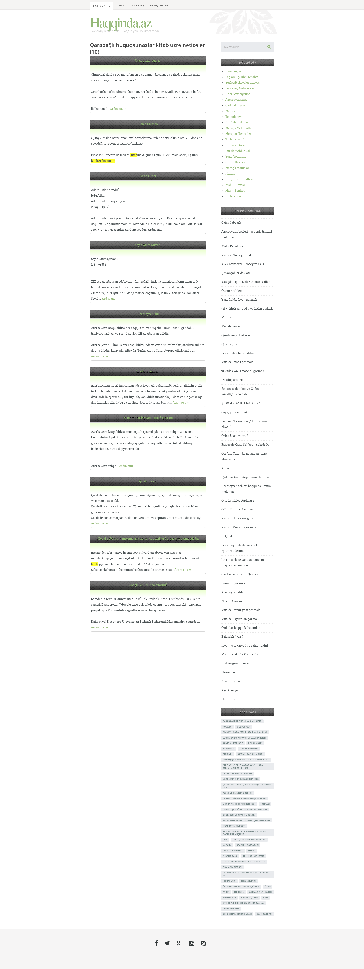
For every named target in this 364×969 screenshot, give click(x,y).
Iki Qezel (239, 892)
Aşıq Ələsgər (230, 690)
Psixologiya (233, 71)
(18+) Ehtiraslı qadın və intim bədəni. (247, 308)
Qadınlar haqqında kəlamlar (240, 628)
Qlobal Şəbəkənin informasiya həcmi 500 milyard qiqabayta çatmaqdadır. (148, 539)
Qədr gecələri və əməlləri (239, 815)
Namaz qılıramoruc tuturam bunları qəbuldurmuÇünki (245, 833)
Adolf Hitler (148, 176)
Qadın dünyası (235, 105)
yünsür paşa (230, 856)
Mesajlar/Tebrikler (238, 134)
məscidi (227, 845)
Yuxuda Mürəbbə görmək (238, 527)
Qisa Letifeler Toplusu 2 (237, 501)
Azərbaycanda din (148, 371)
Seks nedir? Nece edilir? (237, 353)
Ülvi (225, 839)
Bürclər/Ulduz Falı (238, 151)
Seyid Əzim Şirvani (148, 245)
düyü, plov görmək (234, 412)
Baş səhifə (102, 5)
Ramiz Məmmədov (233, 743)
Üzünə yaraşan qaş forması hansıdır (244, 737)
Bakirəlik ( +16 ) (232, 637)
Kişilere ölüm (230, 681)
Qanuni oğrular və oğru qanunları (244, 798)
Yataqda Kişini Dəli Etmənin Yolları (246, 282)
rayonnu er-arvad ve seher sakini (244, 646)
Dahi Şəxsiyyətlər (237, 94)
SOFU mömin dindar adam (237, 914)
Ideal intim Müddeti (234, 826)
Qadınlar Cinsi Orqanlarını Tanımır (245, 477)
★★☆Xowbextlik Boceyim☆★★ (242, 264)
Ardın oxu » (118, 109)
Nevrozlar (228, 672)
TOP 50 (121, 5)
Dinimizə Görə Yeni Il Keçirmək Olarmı (245, 732)
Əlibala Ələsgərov (260, 892)
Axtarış (138, 5)
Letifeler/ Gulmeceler (240, 88)
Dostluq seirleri (232, 380)
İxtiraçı (265, 804)
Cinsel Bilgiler (235, 162)
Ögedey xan (243, 726)
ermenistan (229, 897)
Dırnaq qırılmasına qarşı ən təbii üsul (246, 759)
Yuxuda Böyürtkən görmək (239, 619)
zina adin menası (232, 867)
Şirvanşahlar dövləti (235, 273)
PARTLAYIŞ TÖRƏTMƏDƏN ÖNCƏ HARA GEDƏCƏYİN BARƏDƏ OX (243, 766)
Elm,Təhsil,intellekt (239, 179)
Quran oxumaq (249, 748)
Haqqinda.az (120, 22)
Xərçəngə (229, 748)
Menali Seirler (231, 326)
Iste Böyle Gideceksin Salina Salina (243, 903)
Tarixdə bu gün (235, 139)
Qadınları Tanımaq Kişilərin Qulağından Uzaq (247, 786)
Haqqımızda (159, 5)
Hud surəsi (229, 699)
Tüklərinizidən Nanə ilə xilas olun (244, 861)
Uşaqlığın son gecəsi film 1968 (241, 779)
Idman (230, 174)
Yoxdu (252, 850)
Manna (226, 317)
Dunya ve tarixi (236, 145)
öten (268, 886)
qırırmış (227, 754)
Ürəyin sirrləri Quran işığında (241, 886)
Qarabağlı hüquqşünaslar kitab (242, 721)
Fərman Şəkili (249, 897)
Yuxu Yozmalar (235, 156)
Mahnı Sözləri (235, 191)
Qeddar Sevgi (148, 481)
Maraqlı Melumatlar (239, 128)
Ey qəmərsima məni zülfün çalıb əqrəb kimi (246, 874)
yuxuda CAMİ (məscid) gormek (242, 371)
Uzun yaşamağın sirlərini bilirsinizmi (245, 809)
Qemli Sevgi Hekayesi (236, 335)
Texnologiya (233, 117)
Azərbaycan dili (148, 314)
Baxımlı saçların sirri (250, 754)
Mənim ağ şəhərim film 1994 (239, 804)
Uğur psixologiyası (148, 61)
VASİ (265, 897)
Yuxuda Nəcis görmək (236, 255)
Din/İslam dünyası (238, 122)
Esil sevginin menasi (236, 663)
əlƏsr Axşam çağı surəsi (237, 773)
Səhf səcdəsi (264, 914)
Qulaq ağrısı (229, 344)
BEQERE (227, 536)
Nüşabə (227, 726)
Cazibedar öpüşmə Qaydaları (241, 574)
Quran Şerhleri (231, 291)
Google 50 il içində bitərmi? (148, 585)
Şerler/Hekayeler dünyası (242, 83)
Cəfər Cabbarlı (231, 223)
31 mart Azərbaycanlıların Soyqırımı (148, 418)
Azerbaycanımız (236, 100)
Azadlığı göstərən (248, 845)
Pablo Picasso (148, 124)
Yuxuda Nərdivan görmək (239, 300)
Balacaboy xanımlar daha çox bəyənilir (246, 820)
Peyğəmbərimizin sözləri (237, 793)
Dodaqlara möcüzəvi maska (249, 839)
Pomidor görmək (233, 583)
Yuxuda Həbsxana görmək (239, 518)
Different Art (234, 196)
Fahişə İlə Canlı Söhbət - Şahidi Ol (245, 445)
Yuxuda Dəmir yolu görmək (240, 610)
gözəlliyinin (248, 881)
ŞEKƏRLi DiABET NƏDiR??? (240, 403)
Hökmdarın (229, 881)
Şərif (226, 892)
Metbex (230, 111)
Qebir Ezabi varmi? (234, 436)
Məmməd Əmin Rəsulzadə (239, 654)
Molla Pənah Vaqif (234, 246)
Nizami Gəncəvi (232, 601)
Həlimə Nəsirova (233, 850)
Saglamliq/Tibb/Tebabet (241, 77)
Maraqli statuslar (237, 168)
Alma (225, 468)
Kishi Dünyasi (235, 185)
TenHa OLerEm (231, 908)
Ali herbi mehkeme (253, 856)
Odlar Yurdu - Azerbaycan (239, 509)
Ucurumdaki (255, 743)
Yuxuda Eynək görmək (237, 362)
